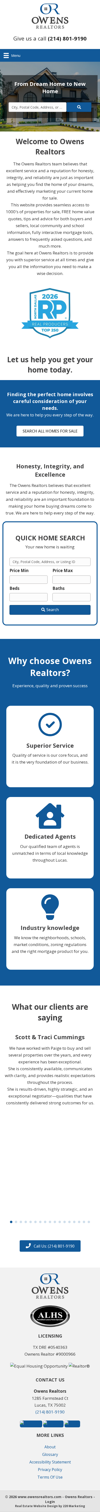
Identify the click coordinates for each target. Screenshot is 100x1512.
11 (59, 1222)
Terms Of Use (50, 1477)
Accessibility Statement (50, 1462)
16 (84, 1222)
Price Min (19, 570)
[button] (50, 38)
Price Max (62, 570)
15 (79, 1222)
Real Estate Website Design (36, 1506)
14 (74, 1222)
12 (64, 1222)
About (50, 1447)
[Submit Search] (79, 107)
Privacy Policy (50, 1469)
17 (89, 1222)
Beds (14, 588)
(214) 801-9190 (50, 1412)
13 (69, 1222)
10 (55, 1222)
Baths (58, 588)
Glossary (50, 1454)
